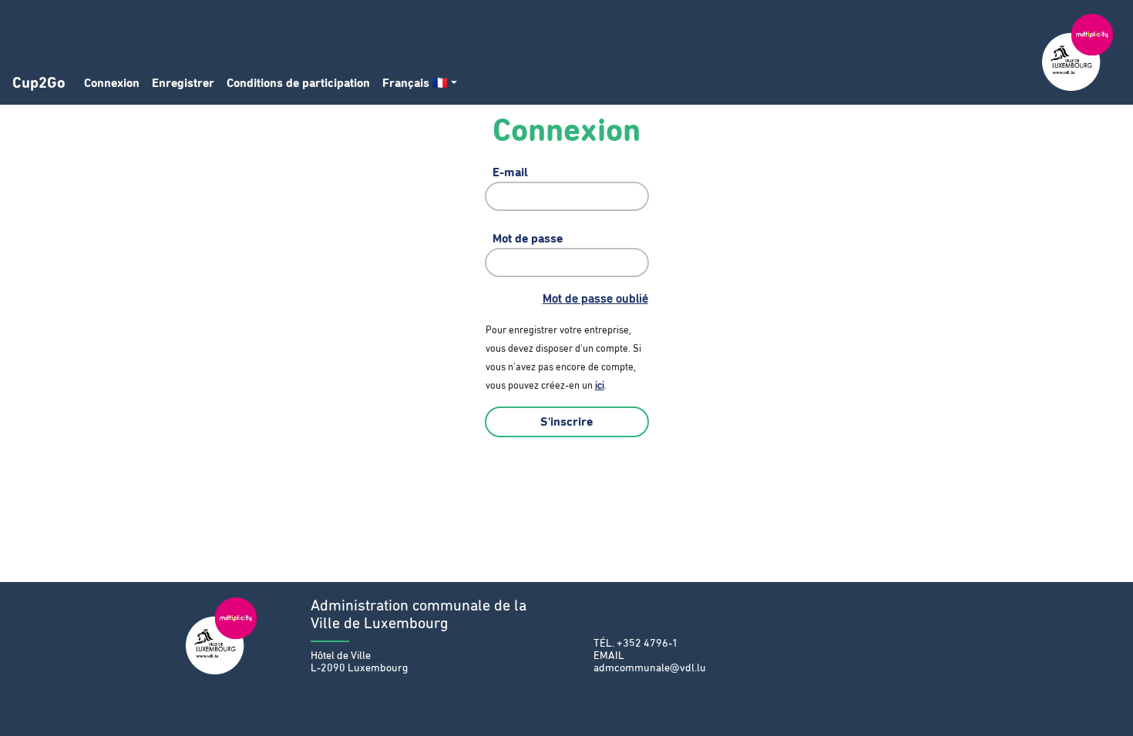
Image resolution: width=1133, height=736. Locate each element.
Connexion (112, 83)
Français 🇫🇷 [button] (415, 83)
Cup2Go (39, 83)
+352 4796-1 (647, 643)
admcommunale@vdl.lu (649, 668)
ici (599, 386)
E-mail (510, 172)
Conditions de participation (298, 83)
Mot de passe (528, 239)
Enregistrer (183, 83)
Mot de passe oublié (595, 299)
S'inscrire (566, 422)
